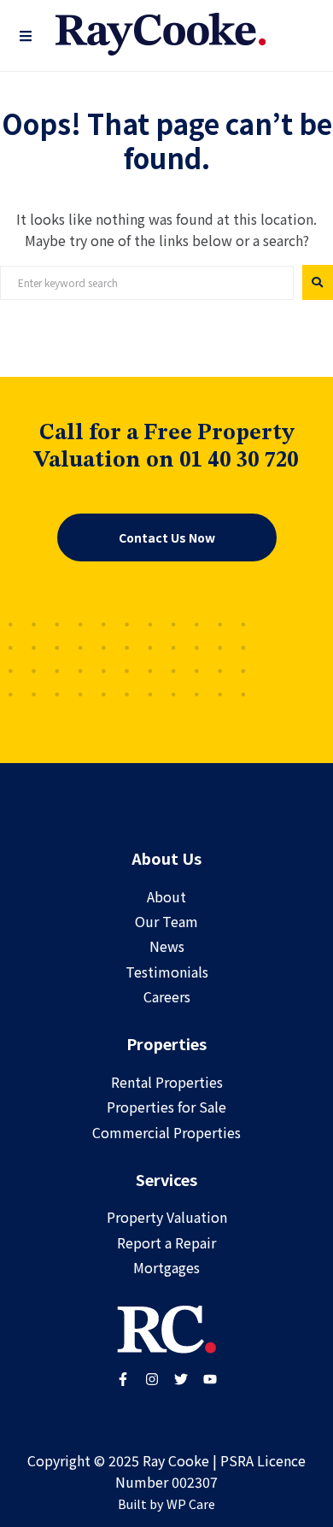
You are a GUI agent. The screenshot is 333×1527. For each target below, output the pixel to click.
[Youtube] (210, 1379)
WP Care (190, 1503)
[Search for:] (147, 283)
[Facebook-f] (123, 1379)
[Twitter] (181, 1379)
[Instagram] (152, 1379)
